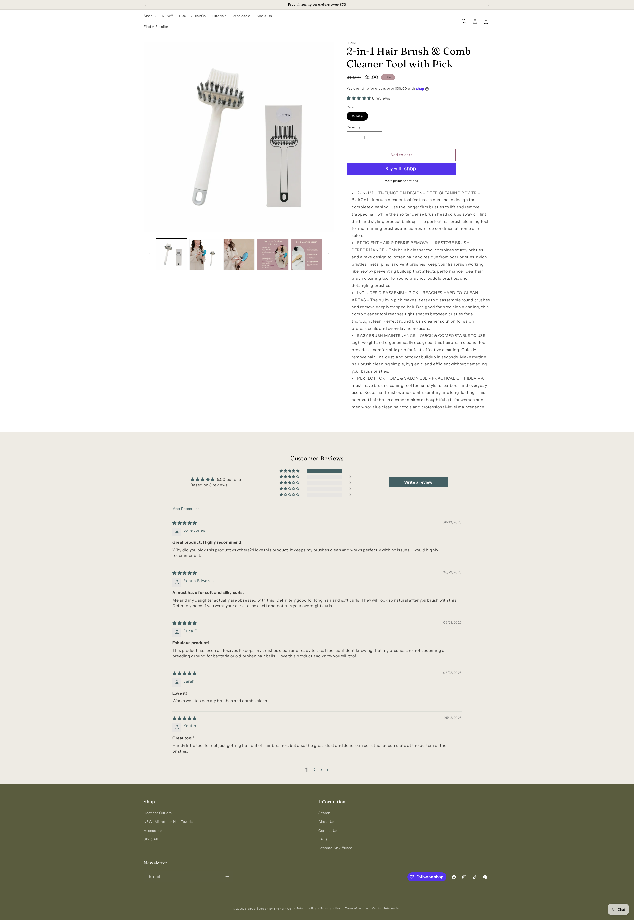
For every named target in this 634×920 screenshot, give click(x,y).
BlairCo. (250, 908)
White (357, 116)
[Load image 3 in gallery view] (239, 254)
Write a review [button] (418, 482)
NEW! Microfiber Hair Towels (168, 821)
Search (324, 813)
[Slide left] (149, 254)
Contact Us (327, 830)
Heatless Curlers (158, 813)
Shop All (151, 839)
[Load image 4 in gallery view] (272, 254)
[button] (150, 16)
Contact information (386, 908)
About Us (326, 821)
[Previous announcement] (145, 4)
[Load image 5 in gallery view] (306, 254)
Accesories (153, 830)
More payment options (401, 181)
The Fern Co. (282, 908)
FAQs (322, 839)
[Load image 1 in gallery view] (171, 254)
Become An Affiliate (335, 848)
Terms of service (356, 908)
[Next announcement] (488, 4)
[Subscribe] (227, 876)
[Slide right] (328, 254)
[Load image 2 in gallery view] (205, 254)
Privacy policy (330, 908)
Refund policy (306, 908)
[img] (184, 522)
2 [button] (314, 769)
